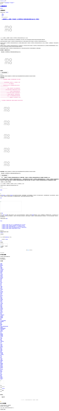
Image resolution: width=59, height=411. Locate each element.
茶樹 (1, 372)
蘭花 (1, 319)
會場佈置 (1, 335)
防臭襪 (1, 268)
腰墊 (1, 323)
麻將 (1, 355)
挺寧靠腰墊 (2, 321)
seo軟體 (1, 330)
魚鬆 (2, 213)
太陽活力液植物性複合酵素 (4, 326)
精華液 (1, 371)
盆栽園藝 (1, 317)
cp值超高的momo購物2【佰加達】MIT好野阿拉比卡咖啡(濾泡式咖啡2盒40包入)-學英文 (20, 19)
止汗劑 (1, 302)
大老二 (1, 356)
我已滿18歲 (2, 409)
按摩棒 (1, 361)
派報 (1, 337)
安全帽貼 (1, 299)
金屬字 (1, 340)
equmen (6, 195)
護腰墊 (1, 324)
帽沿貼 (1, 264)
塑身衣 (3, 195)
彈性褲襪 (1, 352)
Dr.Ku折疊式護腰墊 (3, 320)
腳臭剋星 (1, 265)
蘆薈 (1, 370)
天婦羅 (1, 286)
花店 (1, 332)
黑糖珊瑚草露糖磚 (2, 328)
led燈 (1, 342)
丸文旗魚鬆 (2, 354)
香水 (1, 373)
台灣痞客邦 (3, 6)
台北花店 (1, 336)
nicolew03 (1, 232)
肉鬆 (1, 280)
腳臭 (1, 266)
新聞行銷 (1, 369)
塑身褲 (1, 377)
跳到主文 (1, 8)
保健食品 (1, 308)
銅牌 (1, 339)
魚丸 (1, 285)
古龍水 (1, 374)
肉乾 (1, 284)
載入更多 (2, 242)
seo (0, 368)
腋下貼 (1, 301)
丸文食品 (1, 291)
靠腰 (1, 322)
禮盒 (6, 218)
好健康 (1, 307)
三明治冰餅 (2, 269)
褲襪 (1, 351)
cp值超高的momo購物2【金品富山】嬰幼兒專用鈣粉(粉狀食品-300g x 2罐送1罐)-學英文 (14, 227)
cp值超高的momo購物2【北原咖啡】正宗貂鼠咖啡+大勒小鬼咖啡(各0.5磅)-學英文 (13, 225)
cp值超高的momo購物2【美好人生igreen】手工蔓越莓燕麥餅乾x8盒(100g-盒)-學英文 (13, 224)
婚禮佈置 (1, 334)
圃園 (1, 375)
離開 (4, 409)
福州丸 (1, 288)
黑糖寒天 (1, 327)
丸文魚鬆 (1, 353)
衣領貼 (1, 263)
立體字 (1, 338)
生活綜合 (6, 239)
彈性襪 (1, 350)
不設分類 (7, 12)
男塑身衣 (11, 195)
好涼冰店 (1, 270)
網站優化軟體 (2, 329)
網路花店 (1, 333)
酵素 (1, 325)
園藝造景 (1, 316)
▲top (1, 240)
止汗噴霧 (1, 303)
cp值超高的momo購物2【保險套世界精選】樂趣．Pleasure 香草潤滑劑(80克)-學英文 (13, 226)
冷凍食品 (1, 289)
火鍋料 (1, 287)
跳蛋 (1, 362)
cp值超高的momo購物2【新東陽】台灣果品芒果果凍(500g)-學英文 (11, 228)
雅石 (1, 318)
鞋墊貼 (1, 306)
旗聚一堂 (1, 277)
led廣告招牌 (2, 341)
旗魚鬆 (1, 278)
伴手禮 (1, 282)
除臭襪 (1, 267)
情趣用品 (1, 360)
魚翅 (1, 290)
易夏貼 (1, 300)
